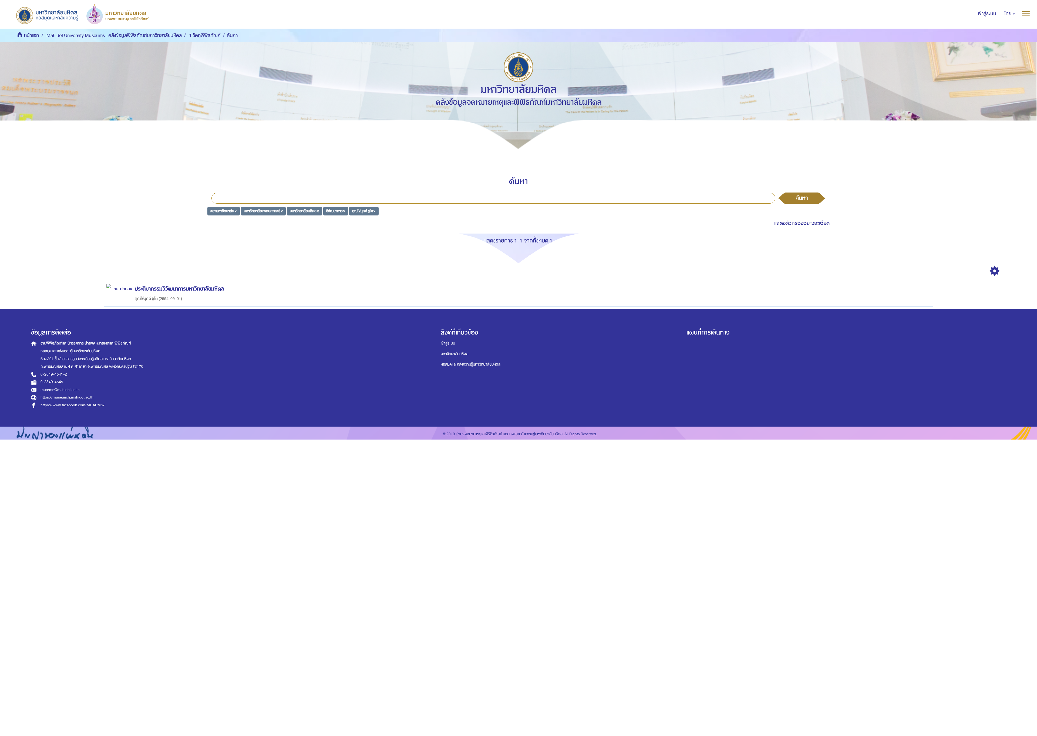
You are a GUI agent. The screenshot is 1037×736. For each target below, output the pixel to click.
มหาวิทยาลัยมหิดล (454, 353)
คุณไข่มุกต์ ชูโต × (363, 211)
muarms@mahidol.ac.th (60, 389)
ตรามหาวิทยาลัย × (223, 211)
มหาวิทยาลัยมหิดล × (304, 211)
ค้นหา (802, 198)
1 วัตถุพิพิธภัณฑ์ (205, 35)
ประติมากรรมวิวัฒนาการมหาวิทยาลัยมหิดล (179, 288)
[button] (1009, 14)
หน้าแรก (31, 35)
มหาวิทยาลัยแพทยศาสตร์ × (263, 211)
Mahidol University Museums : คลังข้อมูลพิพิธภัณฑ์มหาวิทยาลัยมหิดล (114, 35)
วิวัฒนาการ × (335, 211)
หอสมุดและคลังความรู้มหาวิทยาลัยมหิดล (470, 364)
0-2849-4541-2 (54, 374)
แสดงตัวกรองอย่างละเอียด (802, 223)
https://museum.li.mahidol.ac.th (67, 397)
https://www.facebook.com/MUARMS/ (73, 405)
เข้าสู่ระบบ (448, 343)
